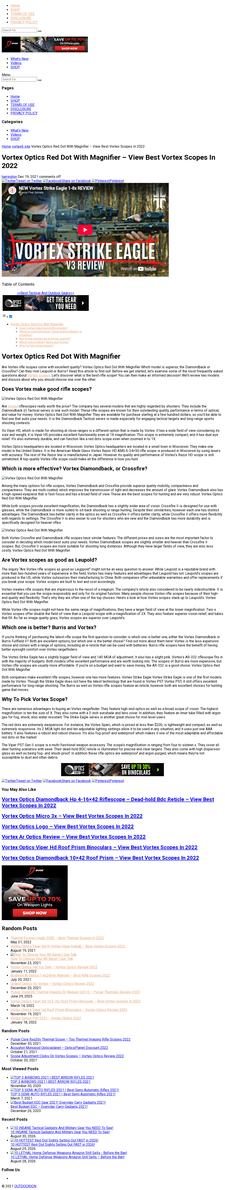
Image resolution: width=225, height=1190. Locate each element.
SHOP (15, 10)
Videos (16, 63)
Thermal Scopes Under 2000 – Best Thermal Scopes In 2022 (57, 938)
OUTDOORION (25, 1186)
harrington (9, 177)
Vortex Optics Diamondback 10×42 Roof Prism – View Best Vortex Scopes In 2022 (100, 858)
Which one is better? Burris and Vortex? (44, 342)
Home (15, 6)
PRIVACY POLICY (24, 22)
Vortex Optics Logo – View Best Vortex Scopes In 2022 (68, 826)
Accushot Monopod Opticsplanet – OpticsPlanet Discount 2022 (59, 1048)
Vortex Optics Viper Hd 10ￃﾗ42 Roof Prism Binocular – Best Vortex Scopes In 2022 (76, 1001)
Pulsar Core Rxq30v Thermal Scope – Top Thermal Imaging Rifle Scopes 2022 (71, 1039)
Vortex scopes (38, 375)
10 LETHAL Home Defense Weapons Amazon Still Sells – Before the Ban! (68, 1157)
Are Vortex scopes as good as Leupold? (45, 338)
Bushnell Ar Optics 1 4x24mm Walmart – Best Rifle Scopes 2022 (60, 975)
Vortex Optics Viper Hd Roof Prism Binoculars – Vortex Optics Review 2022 (69, 1010)
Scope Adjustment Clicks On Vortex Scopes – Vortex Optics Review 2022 (67, 1056)
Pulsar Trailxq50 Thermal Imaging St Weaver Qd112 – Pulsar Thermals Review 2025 (75, 992)
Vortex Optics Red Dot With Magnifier (37, 324)
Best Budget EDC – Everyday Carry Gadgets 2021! (49, 1107)
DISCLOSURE (21, 18)
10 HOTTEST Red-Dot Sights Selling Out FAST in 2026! (53, 1144)
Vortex (13, 406)
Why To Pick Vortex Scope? (36, 345)
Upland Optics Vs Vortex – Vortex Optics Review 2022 (52, 984)
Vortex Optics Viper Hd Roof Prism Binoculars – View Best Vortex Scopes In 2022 (100, 847)
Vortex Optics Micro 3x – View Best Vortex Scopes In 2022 (72, 816)
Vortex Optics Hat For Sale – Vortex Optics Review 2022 (54, 967)
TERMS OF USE (22, 14)
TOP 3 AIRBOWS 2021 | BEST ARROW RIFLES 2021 (51, 1082)
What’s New (20, 59)
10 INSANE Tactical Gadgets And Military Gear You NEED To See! (60, 1132)
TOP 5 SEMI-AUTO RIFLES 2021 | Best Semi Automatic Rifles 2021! (63, 1094)
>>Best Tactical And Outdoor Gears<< (45, 293)
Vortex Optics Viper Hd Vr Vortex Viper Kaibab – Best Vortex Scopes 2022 (68, 946)
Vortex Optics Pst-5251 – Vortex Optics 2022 (46, 1018)
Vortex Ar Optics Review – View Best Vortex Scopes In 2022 (74, 837)
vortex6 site (21, 146)
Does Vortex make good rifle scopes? (43, 328)
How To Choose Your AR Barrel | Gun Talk (42, 959)
